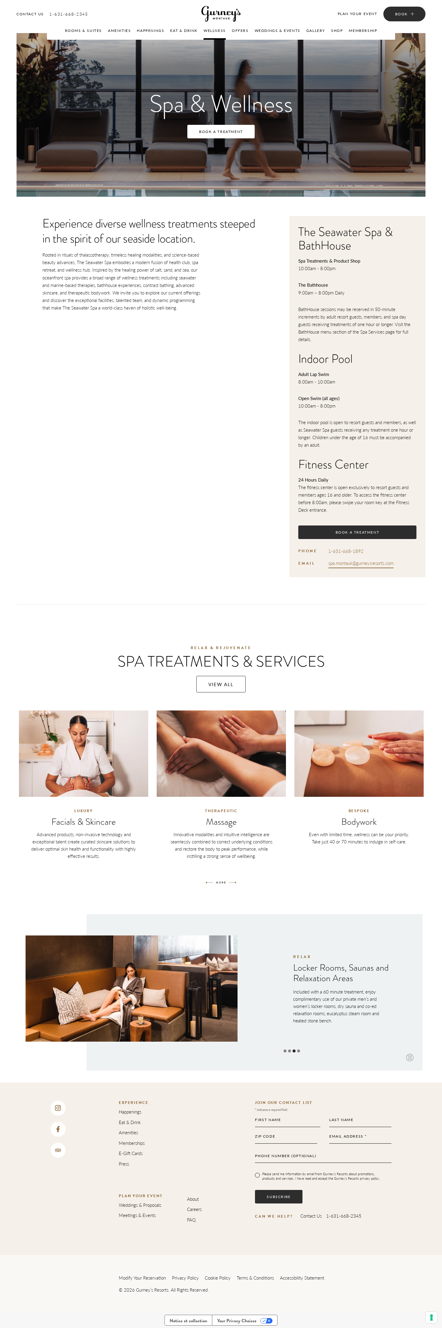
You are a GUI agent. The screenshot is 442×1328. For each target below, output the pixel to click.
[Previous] (209, 882)
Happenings (150, 30)
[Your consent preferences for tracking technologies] (431, 1317)
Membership (363, 30)
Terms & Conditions (255, 1277)
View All (221, 684)
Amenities (119, 30)
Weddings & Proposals (140, 1205)
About (193, 1199)
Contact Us (30, 14)
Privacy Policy (185, 1277)
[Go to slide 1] (285, 1050)
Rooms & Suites (83, 30)
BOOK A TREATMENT (221, 131)
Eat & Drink (184, 30)
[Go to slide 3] (294, 1050)
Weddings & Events (277, 30)
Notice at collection (188, 1320)
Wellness (215, 30)
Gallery (315, 30)
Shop (337, 30)
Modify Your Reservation (142, 1277)
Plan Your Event (357, 13)
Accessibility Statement (302, 1277)
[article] (83, 790)
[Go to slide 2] (289, 1050)
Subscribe (278, 1196)
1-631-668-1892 (346, 551)
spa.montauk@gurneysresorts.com (361, 563)
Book (401, 14)
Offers (240, 30)
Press (124, 1163)
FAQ (191, 1219)
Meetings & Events (137, 1215)
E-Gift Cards (131, 1153)
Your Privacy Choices (236, 1320)
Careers (194, 1209)
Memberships (132, 1143)
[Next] (232, 882)
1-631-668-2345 (68, 14)
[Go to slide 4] (298, 1050)
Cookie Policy (218, 1277)
